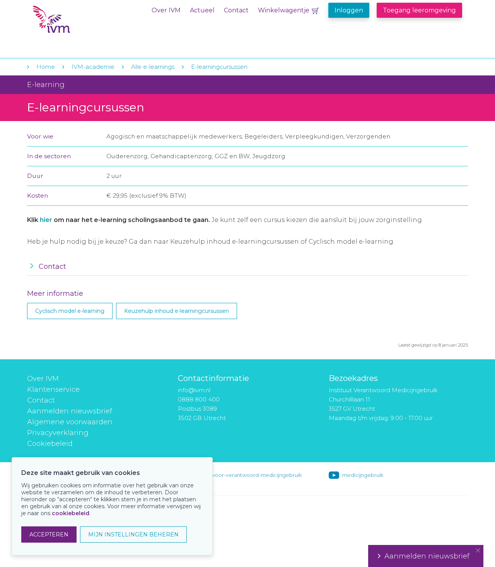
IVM (80, 22)
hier (46, 220)
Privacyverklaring (58, 433)
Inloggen (349, 10)
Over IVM (166, 10)
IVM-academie (93, 66)
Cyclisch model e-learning (69, 310)
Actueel (202, 10)
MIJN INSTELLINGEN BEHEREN (133, 534)
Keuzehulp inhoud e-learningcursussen (176, 310)
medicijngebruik (362, 475)
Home (45, 66)
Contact (236, 10)
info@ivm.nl (194, 390)
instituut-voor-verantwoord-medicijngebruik (246, 475)
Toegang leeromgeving (419, 10)
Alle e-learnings (152, 66)
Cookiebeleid (50, 443)
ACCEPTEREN (48, 534)
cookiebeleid (70, 513)
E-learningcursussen (219, 66)
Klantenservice (53, 389)
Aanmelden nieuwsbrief (69, 411)
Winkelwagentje (283, 10)
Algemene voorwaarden (70, 422)
